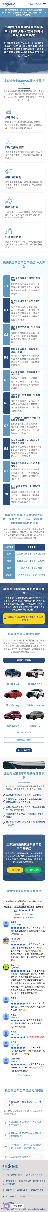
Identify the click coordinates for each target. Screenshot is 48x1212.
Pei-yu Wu (15, 938)
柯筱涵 (13, 1042)
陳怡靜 (13, 1031)
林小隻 (13, 922)
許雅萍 (13, 997)
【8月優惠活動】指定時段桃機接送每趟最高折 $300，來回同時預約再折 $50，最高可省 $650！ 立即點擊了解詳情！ (24, 12)
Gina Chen (15, 1058)
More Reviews (24, 1075)
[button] (44, 4)
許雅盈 (13, 1014)
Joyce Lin (15, 965)
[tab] (24, 660)
